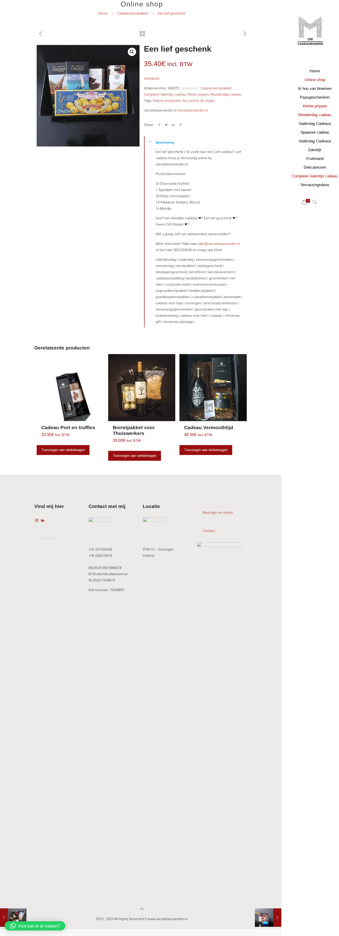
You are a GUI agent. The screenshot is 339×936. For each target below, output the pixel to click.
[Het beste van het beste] (268, 917)
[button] (132, 52)
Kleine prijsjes (198, 94)
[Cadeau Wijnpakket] (13, 917)
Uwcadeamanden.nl (192, 110)
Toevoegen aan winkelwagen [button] (63, 450)
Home (103, 13)
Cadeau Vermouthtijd (208, 427)
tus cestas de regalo (198, 101)
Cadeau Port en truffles (68, 427)
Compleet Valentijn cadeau (165, 94)
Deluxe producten (167, 101)
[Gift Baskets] (310, 32)
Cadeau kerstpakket (132, 13)
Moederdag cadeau (226, 94)
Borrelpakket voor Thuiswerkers (134, 430)
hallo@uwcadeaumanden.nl (218, 244)
